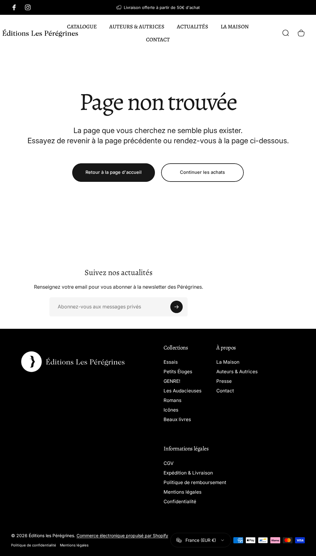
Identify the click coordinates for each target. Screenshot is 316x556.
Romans (172, 400)
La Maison (227, 362)
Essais (171, 362)
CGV (168, 463)
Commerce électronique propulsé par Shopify (122, 535)
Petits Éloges (178, 371)
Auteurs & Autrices (237, 371)
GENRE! (172, 381)
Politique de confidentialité (33, 545)
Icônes (171, 410)
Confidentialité (180, 501)
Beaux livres (177, 419)
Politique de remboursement (195, 482)
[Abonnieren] (176, 307)
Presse (224, 381)
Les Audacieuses (183, 391)
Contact (225, 391)
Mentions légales (183, 492)
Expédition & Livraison (188, 473)
